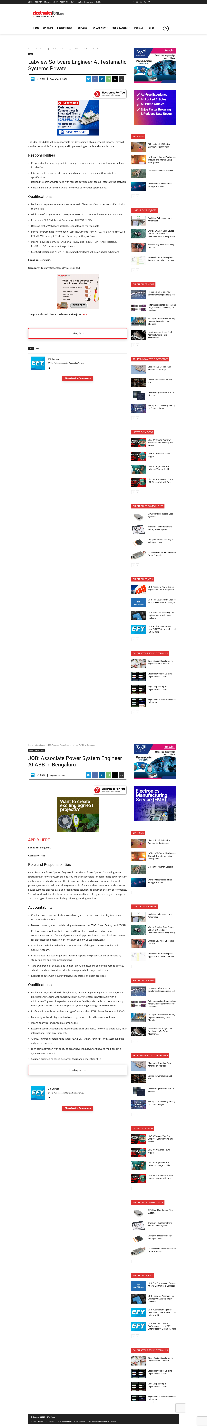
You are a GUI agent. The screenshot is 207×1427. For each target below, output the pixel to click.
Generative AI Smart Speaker (160, 170)
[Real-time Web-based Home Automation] (138, 221)
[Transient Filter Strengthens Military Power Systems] (138, 529)
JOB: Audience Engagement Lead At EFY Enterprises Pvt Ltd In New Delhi (162, 629)
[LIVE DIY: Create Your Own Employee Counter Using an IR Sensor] (138, 442)
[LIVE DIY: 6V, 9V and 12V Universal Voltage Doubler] (138, 469)
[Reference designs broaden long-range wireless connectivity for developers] (138, 307)
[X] (144, 2)
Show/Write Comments (78, 378)
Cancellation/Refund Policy (98, 1421)
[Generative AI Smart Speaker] (138, 173)
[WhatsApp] (108, 79)
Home (30, 49)
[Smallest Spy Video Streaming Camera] (138, 247)
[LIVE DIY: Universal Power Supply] (138, 456)
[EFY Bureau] (33, 79)
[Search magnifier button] (165, 28)
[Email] (115, 79)
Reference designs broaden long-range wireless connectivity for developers (162, 307)
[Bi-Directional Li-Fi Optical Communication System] (138, 147)
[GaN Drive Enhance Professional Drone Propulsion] (138, 555)
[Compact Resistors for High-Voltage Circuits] (138, 542)
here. (85, 314)
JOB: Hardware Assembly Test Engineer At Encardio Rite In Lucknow (161, 615)
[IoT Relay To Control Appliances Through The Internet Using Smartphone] (138, 160)
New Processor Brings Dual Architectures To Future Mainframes (160, 335)
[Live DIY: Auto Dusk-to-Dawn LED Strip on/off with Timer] (138, 482)
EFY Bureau (41, 79)
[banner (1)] (78, 307)
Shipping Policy (37, 1421)
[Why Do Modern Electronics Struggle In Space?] (138, 186)
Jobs (50, 49)
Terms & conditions (64, 1421)
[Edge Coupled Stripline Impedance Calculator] (138, 689)
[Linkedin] (141, 2)
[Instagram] (137, 2)
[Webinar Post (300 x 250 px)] (78, 134)
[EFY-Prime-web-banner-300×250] (155, 124)
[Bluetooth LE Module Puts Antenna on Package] (138, 369)
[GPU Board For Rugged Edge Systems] (138, 516)
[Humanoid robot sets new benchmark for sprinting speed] (138, 295)
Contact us (50, 1421)
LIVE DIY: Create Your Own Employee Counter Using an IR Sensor (161, 443)
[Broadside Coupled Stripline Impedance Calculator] (138, 676)
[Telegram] (88, 79)
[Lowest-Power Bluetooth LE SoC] (138, 382)
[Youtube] (148, 2)
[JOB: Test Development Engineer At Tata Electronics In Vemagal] (138, 602)
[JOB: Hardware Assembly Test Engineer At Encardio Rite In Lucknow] (138, 615)
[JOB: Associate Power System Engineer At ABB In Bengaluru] (138, 589)
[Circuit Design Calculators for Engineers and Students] (138, 664)
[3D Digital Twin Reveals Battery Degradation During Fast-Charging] (138, 321)
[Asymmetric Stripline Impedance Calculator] (138, 702)
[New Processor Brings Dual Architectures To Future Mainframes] (138, 335)
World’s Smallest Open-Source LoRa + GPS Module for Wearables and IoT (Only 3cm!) (161, 233)
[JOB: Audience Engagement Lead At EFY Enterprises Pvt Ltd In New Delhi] (138, 629)
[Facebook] (133, 2)
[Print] (121, 79)
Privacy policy (79, 1421)
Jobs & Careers (40, 49)
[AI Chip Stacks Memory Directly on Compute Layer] (138, 408)
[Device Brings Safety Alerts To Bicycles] (138, 395)
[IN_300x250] (155, 82)
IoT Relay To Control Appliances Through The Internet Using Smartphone (161, 160)
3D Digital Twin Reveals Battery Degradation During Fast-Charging (161, 321)
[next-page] (137, 196)
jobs (37, 348)
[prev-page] (133, 196)
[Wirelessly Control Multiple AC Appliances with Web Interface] (138, 260)
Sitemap (114, 1421)
